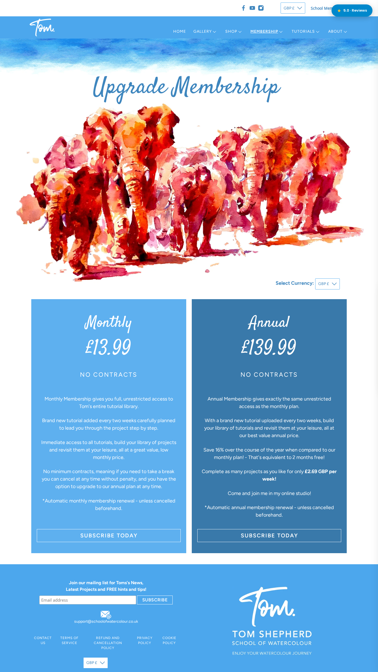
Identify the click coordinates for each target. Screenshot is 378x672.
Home (179, 31)
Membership (264, 31)
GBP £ (289, 8)
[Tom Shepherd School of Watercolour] (42, 27)
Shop (231, 31)
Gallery (202, 31)
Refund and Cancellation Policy (108, 643)
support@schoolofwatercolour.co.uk (106, 621)
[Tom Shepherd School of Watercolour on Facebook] (243, 8)
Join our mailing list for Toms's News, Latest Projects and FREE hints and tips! (106, 586)
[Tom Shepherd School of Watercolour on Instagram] (261, 8)
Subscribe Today (109, 535)
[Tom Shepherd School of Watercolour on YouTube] (252, 8)
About (335, 31)
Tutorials (303, 31)
